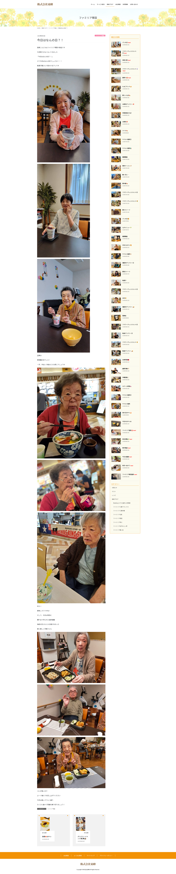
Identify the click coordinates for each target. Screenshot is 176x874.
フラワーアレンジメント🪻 (130, 69)
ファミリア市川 (117, 522)
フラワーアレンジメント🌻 (130, 342)
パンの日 (126, 42)
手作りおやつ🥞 (127, 245)
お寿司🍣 (125, 122)
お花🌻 (124, 298)
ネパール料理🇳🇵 (127, 386)
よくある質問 (78, 855)
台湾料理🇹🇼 (125, 360)
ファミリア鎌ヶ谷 (118, 530)
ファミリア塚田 (100, 35)
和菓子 (124, 280)
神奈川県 (126, 60)
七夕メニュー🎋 (127, 227)
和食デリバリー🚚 (127, 351)
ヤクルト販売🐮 (127, 254)
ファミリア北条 (117, 514)
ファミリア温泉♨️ (129, 430)
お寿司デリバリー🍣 (128, 104)
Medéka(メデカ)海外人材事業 (121, 503)
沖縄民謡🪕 (125, 377)
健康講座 (125, 157)
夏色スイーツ (126, 271)
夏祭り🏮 (126, 78)
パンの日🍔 (125, 219)
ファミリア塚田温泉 (129, 474)
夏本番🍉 (125, 183)
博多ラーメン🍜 (127, 166)
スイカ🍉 (125, 130)
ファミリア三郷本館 (119, 511)
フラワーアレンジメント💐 (130, 201)
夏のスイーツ (126, 210)
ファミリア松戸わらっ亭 (120, 526)
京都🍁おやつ (46, 836)
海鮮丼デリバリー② (128, 263)
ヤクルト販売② (126, 139)
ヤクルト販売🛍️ (127, 148)
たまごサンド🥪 (127, 86)
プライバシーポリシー (106, 855)
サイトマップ (91, 855)
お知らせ (114, 488)
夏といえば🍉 (126, 95)
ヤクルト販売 (126, 404)
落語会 (124, 316)
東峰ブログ (115, 499)
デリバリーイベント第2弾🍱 (83, 837)
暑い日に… (125, 175)
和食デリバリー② (127, 333)
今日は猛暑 (127, 457)
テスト (114, 491)
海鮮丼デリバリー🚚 (128, 307)
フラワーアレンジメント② (129, 52)
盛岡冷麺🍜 (125, 368)
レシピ (114, 495)
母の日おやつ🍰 (127, 413)
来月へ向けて (127, 465)
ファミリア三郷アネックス (121, 507)
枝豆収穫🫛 (127, 439)
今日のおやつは (126, 421)
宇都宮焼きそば (126, 113)
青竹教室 (126, 448)
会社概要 (66, 855)
